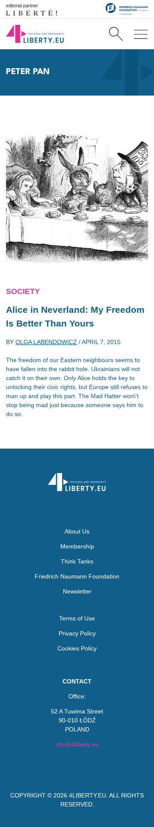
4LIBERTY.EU (87, 795)
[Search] (115, 34)
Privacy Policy (77, 633)
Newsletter (77, 591)
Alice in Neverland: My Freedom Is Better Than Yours (75, 316)
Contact (77, 681)
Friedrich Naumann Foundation (77, 576)
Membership (77, 546)
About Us (77, 531)
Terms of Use (77, 618)
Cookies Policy (77, 648)
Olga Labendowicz (46, 342)
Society (23, 291)
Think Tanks (77, 561)
